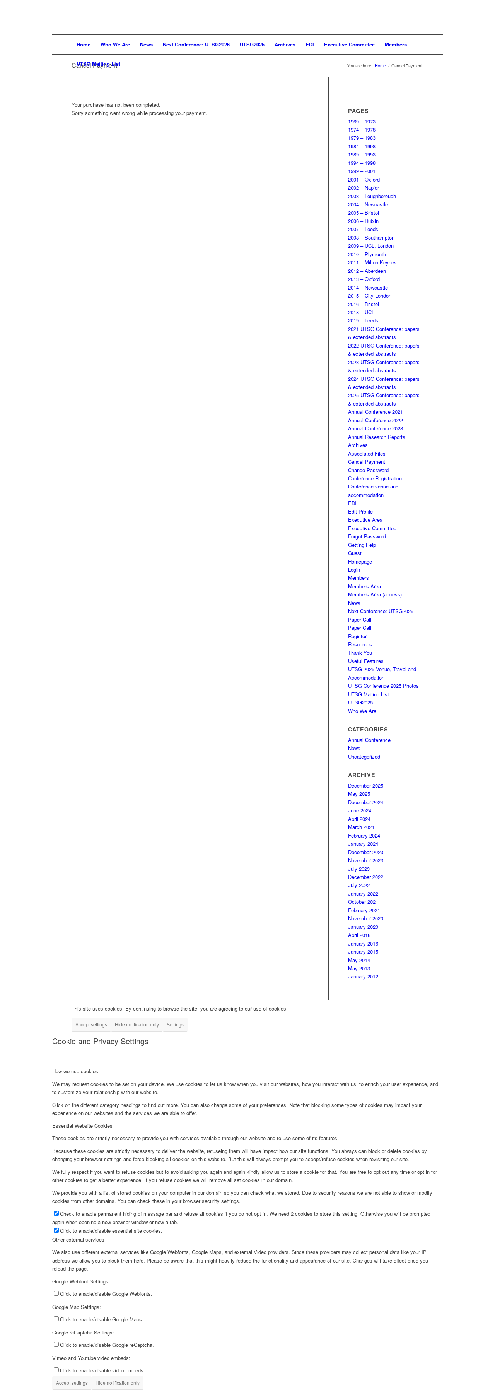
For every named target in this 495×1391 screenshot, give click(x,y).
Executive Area (365, 519)
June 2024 (359, 810)
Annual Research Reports (376, 436)
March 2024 (361, 827)
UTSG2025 (360, 702)
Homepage (360, 561)
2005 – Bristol (363, 212)
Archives (358, 445)
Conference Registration (375, 478)
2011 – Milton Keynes (372, 262)
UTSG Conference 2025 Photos (383, 685)
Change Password (368, 470)
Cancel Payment (366, 461)
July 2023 (359, 868)
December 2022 (365, 877)
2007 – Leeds (363, 229)
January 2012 (363, 976)
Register (357, 636)
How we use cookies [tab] (75, 1071)
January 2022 (363, 893)
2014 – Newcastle (368, 287)
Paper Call (359, 619)
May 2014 (359, 960)
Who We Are (362, 710)
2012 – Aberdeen (367, 270)
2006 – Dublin (363, 220)
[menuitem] (84, 44)
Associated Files (367, 453)
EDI (352, 503)
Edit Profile (360, 511)
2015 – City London (369, 295)
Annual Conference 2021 (375, 411)
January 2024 (363, 843)
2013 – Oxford (364, 279)
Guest (355, 553)
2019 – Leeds (363, 320)
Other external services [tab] (78, 1239)
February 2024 (364, 835)
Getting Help (362, 544)
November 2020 (365, 918)
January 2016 (363, 943)
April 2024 (359, 818)
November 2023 (365, 860)
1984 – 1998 (362, 146)
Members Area (364, 586)
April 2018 (359, 935)
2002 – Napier (363, 187)
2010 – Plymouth (367, 254)
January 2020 (363, 926)
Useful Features (366, 661)
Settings (175, 1024)
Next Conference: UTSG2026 (380, 611)
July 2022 (359, 885)
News (354, 602)
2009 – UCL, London (371, 245)
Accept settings (91, 1024)
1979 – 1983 (362, 137)
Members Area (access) (375, 594)
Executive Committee (372, 528)
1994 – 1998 (362, 162)
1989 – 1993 (362, 154)
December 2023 (365, 852)
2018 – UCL (361, 312)
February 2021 (364, 910)
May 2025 (359, 793)
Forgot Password (367, 536)
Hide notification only (137, 1024)
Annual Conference (369, 739)
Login (354, 569)
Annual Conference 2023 (375, 428)
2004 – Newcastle (368, 204)
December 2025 (365, 785)
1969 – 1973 (362, 121)
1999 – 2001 (362, 171)
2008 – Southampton (371, 237)
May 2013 (359, 968)
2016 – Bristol (363, 304)
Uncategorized (364, 756)
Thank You (360, 652)
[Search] (418, 64)
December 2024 (365, 802)
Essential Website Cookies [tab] (82, 1125)
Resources (360, 644)
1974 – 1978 (362, 129)
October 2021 (363, 901)
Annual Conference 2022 (375, 420)
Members (358, 577)
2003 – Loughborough (372, 196)
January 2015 (363, 951)
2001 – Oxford (364, 179)
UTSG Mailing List (368, 694)
